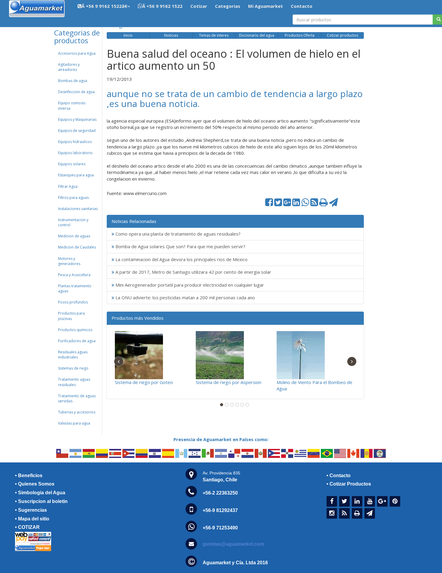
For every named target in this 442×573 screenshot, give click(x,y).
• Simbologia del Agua (40, 492)
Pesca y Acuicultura (74, 274)
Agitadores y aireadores (69, 67)
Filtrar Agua (68, 186)
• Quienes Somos (34, 483)
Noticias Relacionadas (134, 221)
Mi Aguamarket (265, 6)
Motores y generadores (69, 261)
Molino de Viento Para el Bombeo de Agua (314, 385)
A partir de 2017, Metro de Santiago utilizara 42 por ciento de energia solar (192, 272)
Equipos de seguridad (77, 130)
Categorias (227, 6)
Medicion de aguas (74, 236)
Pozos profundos (73, 302)
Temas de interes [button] (214, 35)
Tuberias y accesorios (76, 412)
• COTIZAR (27, 527)
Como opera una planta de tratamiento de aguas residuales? (177, 234)
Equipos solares (71, 163)
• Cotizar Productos (349, 483)
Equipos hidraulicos (75, 141)
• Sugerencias (31, 510)
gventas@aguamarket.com (233, 544)
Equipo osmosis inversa (71, 105)
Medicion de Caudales (77, 247)
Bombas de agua (72, 80)
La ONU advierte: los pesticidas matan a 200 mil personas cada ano (184, 297)
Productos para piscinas (71, 316)
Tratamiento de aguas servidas (77, 398)
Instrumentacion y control (73, 222)
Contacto (301, 6)
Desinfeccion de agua (76, 91)
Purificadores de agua (77, 340)
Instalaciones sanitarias (78, 208)
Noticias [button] (171, 35)
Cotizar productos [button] (342, 35)
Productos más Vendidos (138, 318)
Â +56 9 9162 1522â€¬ (105, 6)
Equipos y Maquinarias (77, 119)
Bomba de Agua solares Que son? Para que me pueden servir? (179, 246)
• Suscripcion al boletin (41, 501)
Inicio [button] (128, 35)
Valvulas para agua (74, 423)
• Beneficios (28, 475)
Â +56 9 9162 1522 (162, 6)
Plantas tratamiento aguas (74, 288)
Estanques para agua (76, 175)
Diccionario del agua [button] (256, 35)
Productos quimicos (75, 329)
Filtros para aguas (73, 197)
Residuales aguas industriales (72, 354)
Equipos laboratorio (75, 152)
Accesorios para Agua (77, 53)
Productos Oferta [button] (300, 35)
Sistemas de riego (73, 368)
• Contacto (339, 475)
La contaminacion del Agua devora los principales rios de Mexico (180, 259)
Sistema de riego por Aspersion (228, 382)
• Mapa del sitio (32, 518)
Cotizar (198, 6)
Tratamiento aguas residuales (74, 382)
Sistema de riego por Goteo (144, 382)
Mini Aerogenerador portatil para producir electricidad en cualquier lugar (189, 285)
